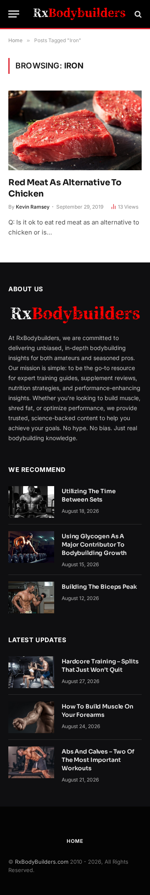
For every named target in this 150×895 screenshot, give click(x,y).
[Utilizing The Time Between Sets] (31, 502)
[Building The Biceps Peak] (31, 597)
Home (75, 841)
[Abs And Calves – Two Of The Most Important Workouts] (31, 762)
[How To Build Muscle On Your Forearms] (31, 717)
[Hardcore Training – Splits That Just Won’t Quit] (31, 672)
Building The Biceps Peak (99, 586)
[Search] (137, 14)
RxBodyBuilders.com (41, 861)
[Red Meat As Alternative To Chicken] (75, 130)
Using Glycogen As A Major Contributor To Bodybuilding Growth (94, 544)
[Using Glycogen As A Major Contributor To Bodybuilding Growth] (31, 547)
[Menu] (13, 14)
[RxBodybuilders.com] (79, 14)
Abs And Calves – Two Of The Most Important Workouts (98, 760)
